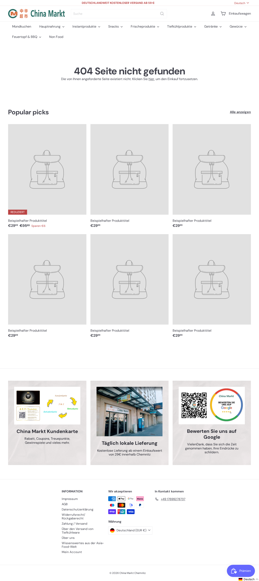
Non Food (56, 37)
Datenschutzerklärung (77, 509)
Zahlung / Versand (74, 524)
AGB (65, 504)
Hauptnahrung (50, 26)
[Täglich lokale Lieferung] (130, 411)
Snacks (114, 26)
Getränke (211, 26)
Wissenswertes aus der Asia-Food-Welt (83, 545)
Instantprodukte (84, 26)
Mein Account (72, 552)
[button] (248, 579)
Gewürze (236, 26)
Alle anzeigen (240, 112)
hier (151, 79)
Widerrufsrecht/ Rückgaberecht (73, 516)
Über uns (68, 538)
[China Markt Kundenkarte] (47, 405)
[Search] (162, 13)
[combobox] (119, 13)
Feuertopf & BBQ (25, 37)
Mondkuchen (21, 26)
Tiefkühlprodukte (180, 26)
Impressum (70, 499)
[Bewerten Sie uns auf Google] (212, 405)
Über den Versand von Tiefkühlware (77, 531)
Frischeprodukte (143, 26)
